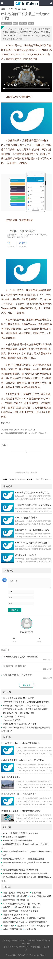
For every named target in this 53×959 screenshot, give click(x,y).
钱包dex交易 (30, 929)
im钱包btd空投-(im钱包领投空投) (17, 675)
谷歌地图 (36, 946)
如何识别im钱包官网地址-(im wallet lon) (20, 869)
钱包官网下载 (43, 925)
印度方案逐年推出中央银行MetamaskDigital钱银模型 (26, 701)
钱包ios (36, 907)
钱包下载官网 (9, 896)
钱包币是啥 (8, 907)
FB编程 (43, 955)
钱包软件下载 (23, 899)
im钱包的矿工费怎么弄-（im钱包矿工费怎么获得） (25, 705)
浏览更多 (27, 685)
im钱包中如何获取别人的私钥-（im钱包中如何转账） (26, 873)
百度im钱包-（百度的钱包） (15, 716)
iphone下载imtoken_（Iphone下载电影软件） (21, 743)
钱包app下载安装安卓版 (40, 896)
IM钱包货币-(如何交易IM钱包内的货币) (20, 723)
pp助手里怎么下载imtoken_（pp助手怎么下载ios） (23, 760)
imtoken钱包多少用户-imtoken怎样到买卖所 (20, 810)
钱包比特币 (22, 896)
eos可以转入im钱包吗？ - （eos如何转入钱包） (24, 858)
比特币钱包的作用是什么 (14, 903)
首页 (3, 8)
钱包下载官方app (10, 910)
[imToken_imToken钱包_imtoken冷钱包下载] (26, 2)
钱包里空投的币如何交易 (14, 918)
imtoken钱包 (6, 23)
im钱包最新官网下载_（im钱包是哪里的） (19, 793)
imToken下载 (14, 8)
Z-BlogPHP (23, 955)
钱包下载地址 (9, 892)
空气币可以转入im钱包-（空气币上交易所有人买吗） (26, 709)
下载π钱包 (36, 892)
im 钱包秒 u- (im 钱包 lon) (14, 665)
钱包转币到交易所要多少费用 (16, 914)
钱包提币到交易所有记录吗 (15, 921)
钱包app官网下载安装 (12, 929)
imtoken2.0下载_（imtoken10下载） (19, 712)
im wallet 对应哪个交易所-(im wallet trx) (20, 656)
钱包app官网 (8, 925)
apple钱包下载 (33, 903)
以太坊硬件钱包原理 (38, 921)
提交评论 (14, 610)
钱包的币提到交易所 (25, 925)
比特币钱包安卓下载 (36, 918)
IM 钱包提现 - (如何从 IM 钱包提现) (18, 698)
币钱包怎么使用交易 (29, 910)
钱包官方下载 (23, 892)
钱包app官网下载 (23, 907)
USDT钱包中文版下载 (10, 776)
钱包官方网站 (9, 899)
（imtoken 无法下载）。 (13, 720)
